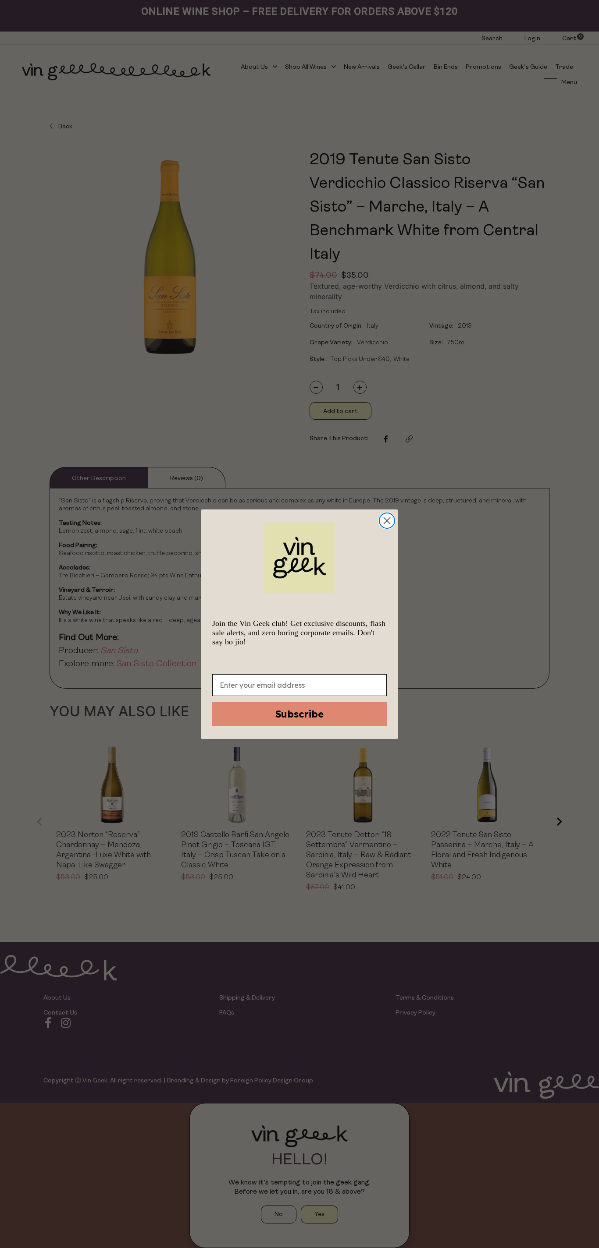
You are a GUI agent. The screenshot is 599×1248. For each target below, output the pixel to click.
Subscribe (299, 714)
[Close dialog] (387, 520)
